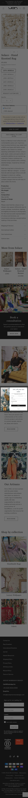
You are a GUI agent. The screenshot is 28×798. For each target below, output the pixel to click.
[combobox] (18, 399)
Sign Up (18, 405)
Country (12, 397)
